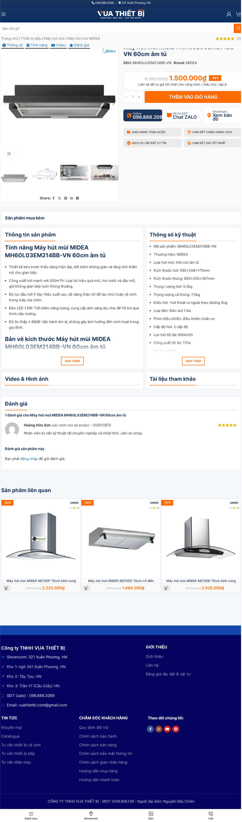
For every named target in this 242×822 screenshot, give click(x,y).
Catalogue (10, 736)
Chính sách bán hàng (98, 745)
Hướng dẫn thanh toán (99, 779)
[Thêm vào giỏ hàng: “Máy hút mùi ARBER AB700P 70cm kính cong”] (6, 588)
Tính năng (39, 45)
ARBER (74, 502)
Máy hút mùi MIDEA (84, 38)
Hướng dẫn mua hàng (98, 771)
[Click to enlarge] (9, 153)
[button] (5, 103)
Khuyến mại (11, 727)
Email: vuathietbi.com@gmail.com (37, 705)
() (239, 38)
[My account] (229, 14)
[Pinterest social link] (66, 198)
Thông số (14, 45)
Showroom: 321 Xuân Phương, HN (37, 657)
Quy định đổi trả (93, 727)
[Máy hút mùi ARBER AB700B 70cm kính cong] (201, 538)
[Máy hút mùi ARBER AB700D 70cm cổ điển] (121, 538)
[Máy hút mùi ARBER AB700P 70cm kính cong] (41, 538)
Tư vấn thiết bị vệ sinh (21, 745)
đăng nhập (29, 458)
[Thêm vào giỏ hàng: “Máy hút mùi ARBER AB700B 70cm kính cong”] (166, 588)
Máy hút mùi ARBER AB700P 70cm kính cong (41, 581)
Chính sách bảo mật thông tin (105, 753)
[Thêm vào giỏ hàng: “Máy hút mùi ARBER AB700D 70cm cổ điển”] (86, 588)
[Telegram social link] (77, 198)
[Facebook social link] (53, 198)
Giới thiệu (154, 656)
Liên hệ (152, 665)
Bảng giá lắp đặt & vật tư (168, 674)
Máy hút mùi (54, 38)
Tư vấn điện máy (16, 762)
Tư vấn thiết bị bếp (18, 753)
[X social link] (59, 198)
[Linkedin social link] (71, 198)
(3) (78, 508)
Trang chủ (9, 38)
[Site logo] (121, 14)
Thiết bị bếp (31, 38)
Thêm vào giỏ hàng (193, 97)
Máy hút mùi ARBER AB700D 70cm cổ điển (121, 581)
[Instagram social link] (158, 729)
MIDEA (191, 63)
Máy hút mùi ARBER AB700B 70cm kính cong (201, 581)
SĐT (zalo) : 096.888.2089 (31, 695)
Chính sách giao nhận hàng (103, 762)
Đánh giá (81, 45)
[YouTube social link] (167, 729)
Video (60, 45)
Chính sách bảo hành (98, 736)
